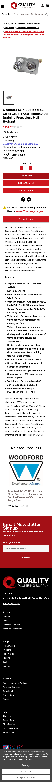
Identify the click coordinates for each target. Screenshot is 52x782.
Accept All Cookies (26, 777)
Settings (26, 765)
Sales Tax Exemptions (12, 629)
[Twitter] (29, 199)
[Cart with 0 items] (47, 5)
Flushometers (9, 646)
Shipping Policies (10, 728)
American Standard (11, 687)
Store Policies (9, 724)
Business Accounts (11, 625)
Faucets (6, 658)
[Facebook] (23, 199)
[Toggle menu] (4, 5)
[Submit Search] (47, 14)
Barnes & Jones (10, 695)
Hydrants (7, 650)
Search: (6, 14)
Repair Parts (8, 654)
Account (6, 617)
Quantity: (26, 163)
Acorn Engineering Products (15, 683)
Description (26, 219)
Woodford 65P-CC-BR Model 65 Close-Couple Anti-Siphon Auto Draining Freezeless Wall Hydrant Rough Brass (26, 496)
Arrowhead (8, 691)
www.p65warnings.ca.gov (29, 211)
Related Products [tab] (26, 448)
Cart (5, 621)
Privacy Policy (9, 720)
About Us (7, 716)
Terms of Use (8, 732)
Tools (5, 662)
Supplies (6, 666)
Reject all (26, 771)
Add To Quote (26, 190)
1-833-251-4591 (11, 603)
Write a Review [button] (11, 132)
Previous (5, 478)
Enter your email (11, 542)
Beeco (6, 699)
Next (46, 478)
